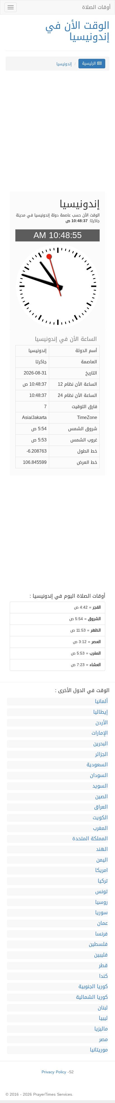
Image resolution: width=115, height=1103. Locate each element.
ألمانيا (101, 702)
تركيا (103, 881)
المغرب (100, 828)
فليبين (101, 955)
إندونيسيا (64, 64)
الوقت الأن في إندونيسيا (77, 31)
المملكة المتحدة (90, 839)
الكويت (100, 818)
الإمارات (100, 733)
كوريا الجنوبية (93, 987)
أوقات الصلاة (96, 7)
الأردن (101, 723)
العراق (101, 807)
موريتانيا (99, 1050)
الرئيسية (89, 63)
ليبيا (103, 1018)
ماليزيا (101, 1029)
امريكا (101, 870)
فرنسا (101, 934)
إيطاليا (100, 712)
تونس (101, 892)
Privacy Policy (54, 1072)
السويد (100, 786)
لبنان (103, 1008)
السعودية (97, 765)
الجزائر (101, 754)
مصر (103, 1040)
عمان (102, 923)
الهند (102, 849)
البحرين (100, 744)
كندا (103, 976)
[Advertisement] (57, 134)
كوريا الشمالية (92, 997)
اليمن (102, 860)
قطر (103, 966)
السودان (99, 775)
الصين (101, 797)
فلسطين (98, 944)
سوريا (101, 913)
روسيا (101, 902)
